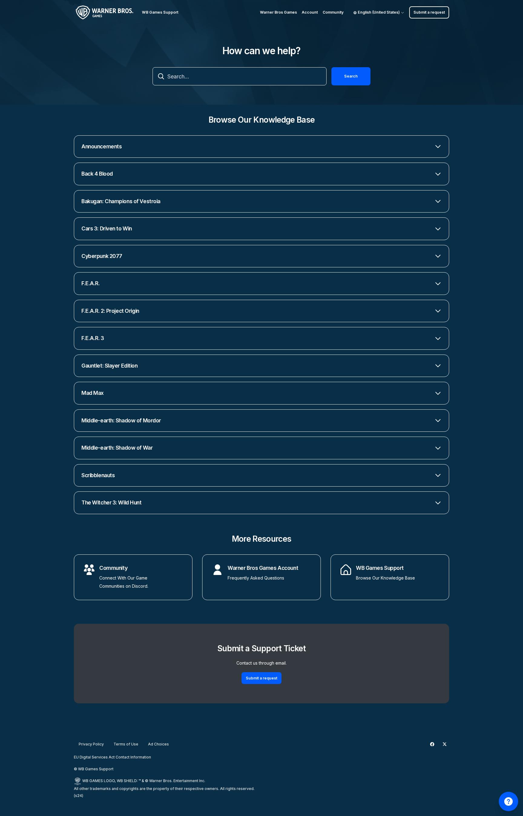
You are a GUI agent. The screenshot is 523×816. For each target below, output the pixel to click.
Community (333, 12)
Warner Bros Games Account (263, 568)
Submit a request (429, 12)
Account (310, 12)
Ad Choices (158, 744)
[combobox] (240, 76)
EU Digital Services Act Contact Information (112, 757)
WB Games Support (380, 568)
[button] (261, 147)
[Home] (105, 12)
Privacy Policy (91, 744)
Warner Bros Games (278, 12)
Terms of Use (125, 744)
